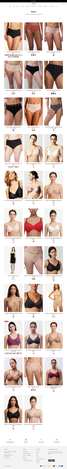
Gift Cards (25, 458)
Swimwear (22, 6)
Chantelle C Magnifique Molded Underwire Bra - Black (53, 276)
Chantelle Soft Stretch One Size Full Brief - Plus (13, 163)
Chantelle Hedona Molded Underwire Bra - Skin (33, 200)
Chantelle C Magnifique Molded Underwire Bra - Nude (53, 201)
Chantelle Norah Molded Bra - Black (33, 313)
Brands (10, 6)
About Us (38, 451)
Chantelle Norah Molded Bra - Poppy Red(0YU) (33, 238)
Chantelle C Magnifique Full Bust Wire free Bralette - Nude (33, 425)
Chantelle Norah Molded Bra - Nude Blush (33, 163)
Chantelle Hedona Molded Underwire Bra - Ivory (53, 163)
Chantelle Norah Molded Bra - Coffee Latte (53, 350)
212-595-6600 (6, 457)
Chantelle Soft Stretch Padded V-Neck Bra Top (13, 350)
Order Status (25, 451)
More (57, 6)
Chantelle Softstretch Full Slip (13, 275)
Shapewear (33, 6)
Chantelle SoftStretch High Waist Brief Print (13, 90)
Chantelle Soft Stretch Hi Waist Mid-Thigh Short (53, 313)
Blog (37, 455)
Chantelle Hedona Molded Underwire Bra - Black (13, 200)
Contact (37, 457)
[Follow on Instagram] (9, 459)
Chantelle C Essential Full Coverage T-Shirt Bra (13, 313)
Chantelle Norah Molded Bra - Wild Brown (13, 386)
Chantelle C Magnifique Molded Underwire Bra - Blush (13, 239)
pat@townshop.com (8, 455)
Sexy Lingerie (39, 6)
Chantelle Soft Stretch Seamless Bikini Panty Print (33, 275)
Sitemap (37, 462)
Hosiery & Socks (46, 6)
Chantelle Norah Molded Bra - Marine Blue (33, 350)
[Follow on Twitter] (7, 459)
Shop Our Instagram (40, 458)
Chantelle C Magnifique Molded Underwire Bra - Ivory (53, 239)
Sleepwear (28, 6)
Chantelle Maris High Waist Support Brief (33, 90)
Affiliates (38, 460)
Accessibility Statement (27, 460)
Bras (14, 6)
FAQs (24, 457)
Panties (18, 6)
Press (37, 453)
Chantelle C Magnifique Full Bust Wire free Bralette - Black (13, 425)
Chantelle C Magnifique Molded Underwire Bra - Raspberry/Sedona (53, 387)
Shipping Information (27, 453)
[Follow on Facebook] (4, 459)
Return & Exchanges (27, 455)
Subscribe (51, 460)
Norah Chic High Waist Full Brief (33, 386)
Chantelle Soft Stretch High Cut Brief (53, 90)
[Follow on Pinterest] (12, 459)
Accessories (52, 6)
